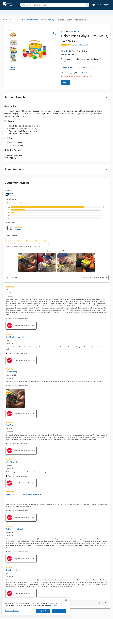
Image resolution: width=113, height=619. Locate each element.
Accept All (59, 611)
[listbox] (13, 46)
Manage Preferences (12, 611)
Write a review (83, 45)
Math (42, 20)
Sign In (64, 51)
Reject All (43, 611)
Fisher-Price (74, 31)
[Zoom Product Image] (54, 33)
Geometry (50, 20)
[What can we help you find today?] (87, 5)
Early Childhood (32, 20)
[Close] (66, 600)
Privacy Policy (52, 605)
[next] (13, 62)
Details (85, 73)
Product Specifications (85, 67)
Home (5, 20)
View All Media (13, 68)
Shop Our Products (17, 20)
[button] (100, 5)
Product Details (67, 67)
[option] (13, 34)
